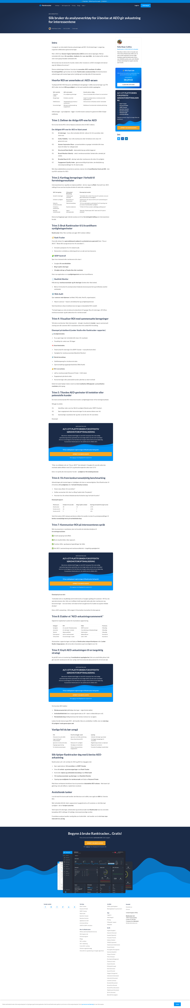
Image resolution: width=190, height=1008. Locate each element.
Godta (177, 1004)
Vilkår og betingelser (112, 906)
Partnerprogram (84, 936)
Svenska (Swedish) (111, 952)
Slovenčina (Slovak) (112, 985)
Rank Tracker (83, 906)
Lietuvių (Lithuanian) (112, 978)
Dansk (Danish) (111, 964)
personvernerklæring (87, 1004)
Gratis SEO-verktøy (85, 946)
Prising (73, 5)
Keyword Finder (84, 908)
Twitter (62, 906)
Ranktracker (45, 5)
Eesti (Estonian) (111, 968)
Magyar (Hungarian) (112, 973)
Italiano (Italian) (111, 940)
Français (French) (111, 937)
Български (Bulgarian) (113, 959)
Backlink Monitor (84, 918)
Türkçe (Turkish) (111, 954)
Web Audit (82, 913)
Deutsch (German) (112, 933)
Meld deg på (145, 5)
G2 (74, 906)
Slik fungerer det (66, 5)
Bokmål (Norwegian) (112, 994)
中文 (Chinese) (111, 956)
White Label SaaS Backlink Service (88, 931)
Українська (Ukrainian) (113, 990)
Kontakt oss (129, 907)
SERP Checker (83, 911)
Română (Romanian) (112, 983)
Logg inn (137, 5)
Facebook (45, 906)
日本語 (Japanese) (111, 942)
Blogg (78, 5)
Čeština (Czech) (111, 961)
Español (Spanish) (111, 935)
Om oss (128, 909)
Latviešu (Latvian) (111, 980)
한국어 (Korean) (111, 992)
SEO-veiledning (84, 943)
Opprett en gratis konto (81, 454)
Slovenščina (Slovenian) (113, 987)
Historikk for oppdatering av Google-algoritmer (92, 950)
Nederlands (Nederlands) (113, 944)
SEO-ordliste (83, 941)
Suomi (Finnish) (111, 971)
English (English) (111, 930)
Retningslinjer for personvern (114, 908)
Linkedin (68, 906)
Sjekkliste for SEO (84, 920)
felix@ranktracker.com (131, 923)
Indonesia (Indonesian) (113, 975)
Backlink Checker (84, 916)
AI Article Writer (84, 923)
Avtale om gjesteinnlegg (86, 948)
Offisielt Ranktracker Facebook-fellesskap (57, 906)
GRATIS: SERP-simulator (86, 925)
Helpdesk (109, 924)
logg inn (74, 457)
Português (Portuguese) (113, 949)
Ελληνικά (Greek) (111, 966)
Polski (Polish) (110, 947)
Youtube (51, 906)
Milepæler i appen (111, 922)
